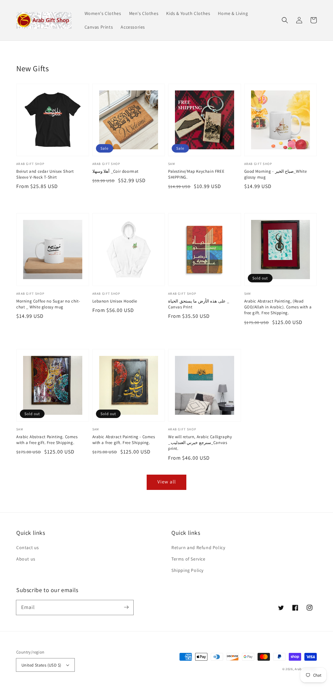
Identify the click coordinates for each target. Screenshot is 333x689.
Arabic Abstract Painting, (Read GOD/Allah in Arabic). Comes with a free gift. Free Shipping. (278, 307)
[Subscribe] (126, 607)
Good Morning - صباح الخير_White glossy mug (275, 174)
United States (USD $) (41, 665)
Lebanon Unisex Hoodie (115, 301)
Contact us (27, 547)
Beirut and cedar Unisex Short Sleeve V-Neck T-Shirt (44, 174)
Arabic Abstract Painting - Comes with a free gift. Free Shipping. (123, 439)
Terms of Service (188, 559)
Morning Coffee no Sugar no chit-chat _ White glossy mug (48, 304)
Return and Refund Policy (198, 547)
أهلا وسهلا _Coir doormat (115, 171)
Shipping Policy (187, 570)
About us (25, 559)
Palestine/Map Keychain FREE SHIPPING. (196, 174)
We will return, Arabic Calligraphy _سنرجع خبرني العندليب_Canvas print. (200, 442)
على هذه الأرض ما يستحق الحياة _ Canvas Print (198, 304)
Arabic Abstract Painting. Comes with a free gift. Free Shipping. (47, 439)
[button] (285, 20)
